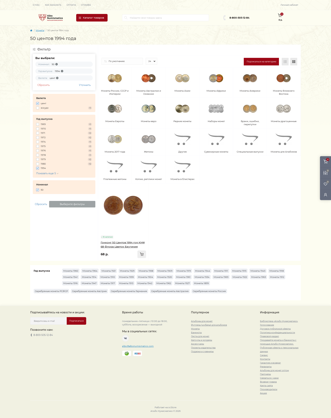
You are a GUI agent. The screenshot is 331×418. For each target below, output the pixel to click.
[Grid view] (293, 61)
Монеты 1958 (146, 270)
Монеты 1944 (202, 270)
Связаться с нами (269, 378)
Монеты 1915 (239, 270)
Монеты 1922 (240, 277)
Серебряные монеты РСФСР (51, 291)
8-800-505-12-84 (239, 17)
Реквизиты (266, 366)
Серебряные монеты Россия (209, 291)
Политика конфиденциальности (277, 332)
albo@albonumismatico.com (138, 346)
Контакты (265, 359)
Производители (268, 389)
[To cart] (141, 254)
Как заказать (53, 5)
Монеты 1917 (108, 283)
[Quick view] (143, 188)
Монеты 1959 (126, 277)
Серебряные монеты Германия (129, 291)
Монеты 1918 (276, 270)
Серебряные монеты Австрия (89, 291)
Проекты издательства (203, 347)
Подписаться (76, 321)
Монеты (40, 30)
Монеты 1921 (109, 270)
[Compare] (143, 201)
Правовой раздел (269, 336)
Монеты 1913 (126, 283)
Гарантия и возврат (270, 363)
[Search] (126, 17)
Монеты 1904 (145, 277)
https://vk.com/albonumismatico (125, 338)
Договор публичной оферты (275, 328)
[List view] (285, 61)
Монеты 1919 (184, 270)
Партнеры (265, 374)
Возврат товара (268, 381)
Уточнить (85, 85)
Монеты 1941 (70, 277)
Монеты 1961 (183, 277)
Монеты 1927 (182, 283)
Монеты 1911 (221, 270)
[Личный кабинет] (325, 194)
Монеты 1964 (89, 270)
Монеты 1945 (257, 270)
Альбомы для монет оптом (274, 370)
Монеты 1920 (164, 277)
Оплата (71, 5)
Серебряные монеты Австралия (170, 291)
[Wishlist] (143, 194)
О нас (36, 5)
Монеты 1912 (277, 277)
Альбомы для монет (202, 321)
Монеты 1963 (258, 277)
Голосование (267, 325)
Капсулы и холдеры (201, 340)
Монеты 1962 (163, 283)
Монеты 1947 (89, 283)
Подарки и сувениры (202, 351)
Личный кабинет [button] (289, 5)
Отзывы (86, 5)
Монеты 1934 (202, 277)
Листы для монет (200, 336)
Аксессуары (197, 344)
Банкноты (196, 332)
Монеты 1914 (89, 277)
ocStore (172, 407)
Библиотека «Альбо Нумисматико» (279, 321)
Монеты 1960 (70, 270)
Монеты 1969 (221, 277)
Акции (263, 393)
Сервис (264, 355)
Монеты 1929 (127, 270)
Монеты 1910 (108, 277)
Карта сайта (266, 385)
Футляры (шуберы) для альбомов (209, 325)
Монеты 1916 (70, 283)
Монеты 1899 (201, 283)
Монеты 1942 (144, 283)
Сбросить (43, 85)
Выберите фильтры (72, 204)
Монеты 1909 (164, 270)
